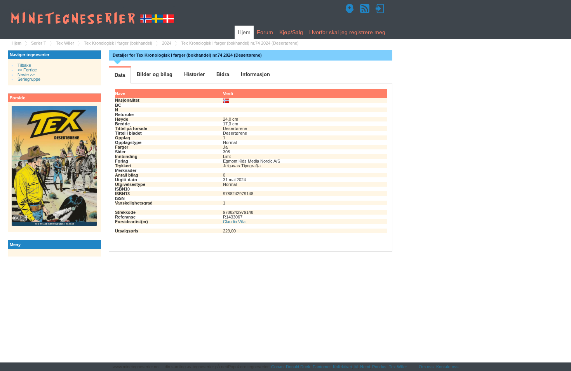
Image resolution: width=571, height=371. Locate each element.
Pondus (379, 366)
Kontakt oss (447, 366)
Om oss (426, 366)
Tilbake (24, 65)
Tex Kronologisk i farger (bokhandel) (118, 43)
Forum (265, 32)
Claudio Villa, (235, 221)
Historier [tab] (194, 74)
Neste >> (26, 74)
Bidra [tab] (222, 74)
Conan (277, 366)
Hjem (244, 32)
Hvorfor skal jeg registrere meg (347, 32)
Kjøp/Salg (291, 32)
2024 (166, 43)
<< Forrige (27, 70)
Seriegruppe (28, 79)
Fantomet (322, 366)
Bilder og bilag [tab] (154, 74)
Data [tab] (120, 75)
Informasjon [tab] (255, 74)
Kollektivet (342, 366)
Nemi (365, 366)
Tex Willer (65, 43)
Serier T (38, 43)
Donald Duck (298, 366)
